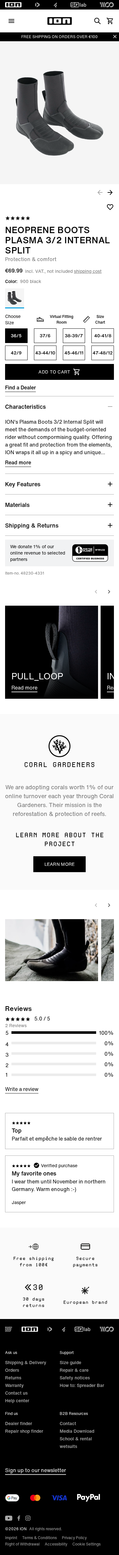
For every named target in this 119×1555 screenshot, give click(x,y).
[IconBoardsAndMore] (8, 1329)
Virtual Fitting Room (61, 319)
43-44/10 (45, 352)
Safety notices (75, 1377)
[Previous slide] (96, 592)
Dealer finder (18, 1423)
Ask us (11, 1352)
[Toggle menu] (11, 21)
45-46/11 (73, 352)
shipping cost (88, 271)
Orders (12, 1370)
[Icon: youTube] (8, 1518)
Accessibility (56, 1544)
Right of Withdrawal (22, 1544)
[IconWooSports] (107, 4)
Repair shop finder (24, 1431)
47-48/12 (103, 352)
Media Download (77, 1431)
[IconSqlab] (78, 4)
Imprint (11, 1537)
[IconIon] (13, 4)
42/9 (16, 352)
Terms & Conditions (39, 1537)
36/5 (16, 335)
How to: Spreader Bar (82, 1385)
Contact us (16, 1393)
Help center (17, 1400)
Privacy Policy (74, 1537)
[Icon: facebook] (18, 1518)
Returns (13, 1377)
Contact (68, 1423)
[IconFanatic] (55, 4)
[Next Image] (110, 192)
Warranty (14, 1385)
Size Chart (100, 319)
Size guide (70, 1362)
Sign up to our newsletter (35, 1470)
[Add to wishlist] (110, 207)
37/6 (45, 335)
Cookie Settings (86, 1544)
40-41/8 (102, 335)
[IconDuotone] (37, 4)
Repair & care (74, 1370)
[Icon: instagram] (27, 1518)
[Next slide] (109, 592)
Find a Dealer (20, 387)
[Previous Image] (100, 192)
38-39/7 (74, 335)
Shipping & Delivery (25, 1362)
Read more (18, 462)
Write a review (21, 1089)
